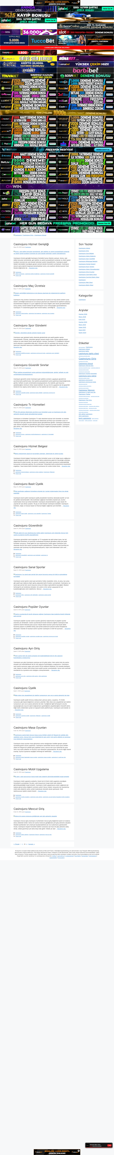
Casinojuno (18, 272)
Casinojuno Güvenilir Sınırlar (31, 365)
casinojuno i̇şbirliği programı (22, 353)
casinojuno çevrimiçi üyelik (22, 715)
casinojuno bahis (84, 351)
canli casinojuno (82, 347)
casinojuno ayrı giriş (20, 676)
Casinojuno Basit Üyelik (28, 483)
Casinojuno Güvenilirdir (28, 525)
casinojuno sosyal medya (84, 388)
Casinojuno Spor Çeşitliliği (87, 259)
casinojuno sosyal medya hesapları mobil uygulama (56, 797)
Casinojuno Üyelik (25, 688)
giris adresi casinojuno (85, 414)
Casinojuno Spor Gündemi (30, 325)
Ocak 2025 (82, 330)
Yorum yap (18, 275)
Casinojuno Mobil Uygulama (31, 769)
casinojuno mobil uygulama (22, 797)
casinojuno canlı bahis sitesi (84, 356)
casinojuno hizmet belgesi (22, 472)
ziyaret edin (95, 420)
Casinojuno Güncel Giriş (86, 365)
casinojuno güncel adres (21, 313)
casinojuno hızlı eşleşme (35, 313)
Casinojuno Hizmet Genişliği (31, 244)
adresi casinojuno (19, 273)
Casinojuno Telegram (49, 472)
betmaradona (92, 856)
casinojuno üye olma (93, 408)
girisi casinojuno (43, 676)
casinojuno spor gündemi (52, 353)
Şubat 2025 (82, 327)
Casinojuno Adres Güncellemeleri (89, 269)
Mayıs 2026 (82, 317)
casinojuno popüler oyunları (84, 378)
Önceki (16, 844)
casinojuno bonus (20, 434)
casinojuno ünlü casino (32, 676)
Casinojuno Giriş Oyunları (86, 272)
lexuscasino (61, 857)
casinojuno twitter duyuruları (84, 396)
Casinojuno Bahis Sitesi (86, 285)
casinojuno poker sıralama (36, 472)
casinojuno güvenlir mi (95, 367)
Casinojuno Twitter (46, 513)
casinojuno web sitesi (95, 396)
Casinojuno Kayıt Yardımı (86, 266)
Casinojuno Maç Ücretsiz (29, 285)
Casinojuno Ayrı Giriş (27, 648)
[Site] (28, 82)
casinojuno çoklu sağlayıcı (94, 406)
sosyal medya (81, 420)
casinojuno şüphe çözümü (94, 410)
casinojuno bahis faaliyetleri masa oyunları (26, 757)
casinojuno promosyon (49, 392)
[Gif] (57, 113)
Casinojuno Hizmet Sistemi (87, 264)
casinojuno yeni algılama (83, 398)
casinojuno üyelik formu (83, 408)
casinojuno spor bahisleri (33, 555)
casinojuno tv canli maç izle (58, 757)
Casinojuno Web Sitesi (86, 282)
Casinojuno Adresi (84, 248)
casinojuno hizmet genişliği (47, 273)
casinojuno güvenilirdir (21, 555)
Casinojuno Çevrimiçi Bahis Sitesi (89, 277)
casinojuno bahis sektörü (21, 834)
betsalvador (85, 856)
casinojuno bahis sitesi (89, 353)
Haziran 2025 (83, 322)
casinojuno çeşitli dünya (83, 406)
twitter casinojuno (88, 420)
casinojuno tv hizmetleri (47, 434)
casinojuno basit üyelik (21, 513)
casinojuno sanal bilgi (83, 384)
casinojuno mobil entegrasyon (33, 434)
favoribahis (78, 856)
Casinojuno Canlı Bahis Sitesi (88, 274)
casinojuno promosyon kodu (37, 353)
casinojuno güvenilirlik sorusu (84, 367)
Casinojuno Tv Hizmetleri (29, 404)
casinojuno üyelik (45, 715)
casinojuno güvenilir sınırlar (22, 392)
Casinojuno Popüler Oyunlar (31, 606)
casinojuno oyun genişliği (34, 513)
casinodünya (60, 856)
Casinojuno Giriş (19, 594)
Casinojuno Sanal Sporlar (29, 567)
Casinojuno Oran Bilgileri (86, 253)
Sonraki (31, 844)
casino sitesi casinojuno (83, 412)
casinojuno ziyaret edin (83, 402)
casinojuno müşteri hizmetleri (88, 373)
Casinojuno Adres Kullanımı (87, 256)
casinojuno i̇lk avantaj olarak (84, 371)
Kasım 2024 (82, 332)
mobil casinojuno (95, 418)
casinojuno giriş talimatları (31, 594)
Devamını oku (33, 268)
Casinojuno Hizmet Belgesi (30, 446)
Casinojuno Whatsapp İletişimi (88, 261)
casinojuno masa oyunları (44, 757)
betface (54, 856)
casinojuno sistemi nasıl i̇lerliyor (85, 386)
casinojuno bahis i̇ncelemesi (32, 273)
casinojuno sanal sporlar (44, 594)
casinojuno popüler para (36, 636)
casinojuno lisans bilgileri (36, 392)
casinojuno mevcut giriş (45, 834)
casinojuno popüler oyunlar (22, 636)
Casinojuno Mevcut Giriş (29, 808)
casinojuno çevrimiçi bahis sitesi (85, 404)
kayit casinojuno (85, 418)
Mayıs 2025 (82, 325)
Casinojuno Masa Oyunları (30, 727)
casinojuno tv (44, 555)
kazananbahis (53, 857)
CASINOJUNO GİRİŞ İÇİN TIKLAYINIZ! (57, 47)
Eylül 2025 (82, 319)
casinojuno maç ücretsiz (48, 313)
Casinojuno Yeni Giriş (85, 400)
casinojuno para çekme (36, 797)
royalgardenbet (69, 856)
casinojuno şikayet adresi (84, 410)
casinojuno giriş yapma (83, 361)
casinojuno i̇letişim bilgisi (84, 369)
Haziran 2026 (83, 314)
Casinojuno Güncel (34, 834)
